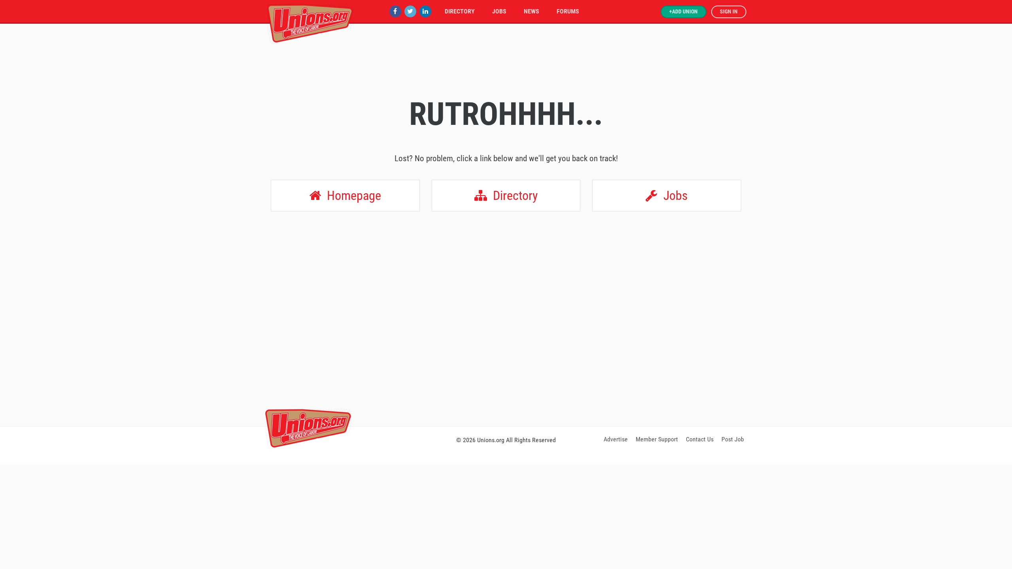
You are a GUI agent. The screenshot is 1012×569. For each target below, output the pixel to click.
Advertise (616, 439)
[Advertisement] (506, 376)
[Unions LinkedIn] (425, 11)
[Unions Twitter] (410, 11)
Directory (460, 11)
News (531, 11)
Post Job (732, 439)
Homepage (352, 195)
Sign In (729, 11)
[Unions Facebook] (395, 11)
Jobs (499, 11)
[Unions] (310, 22)
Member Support (657, 439)
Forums (568, 11)
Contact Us (700, 439)
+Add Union (683, 11)
